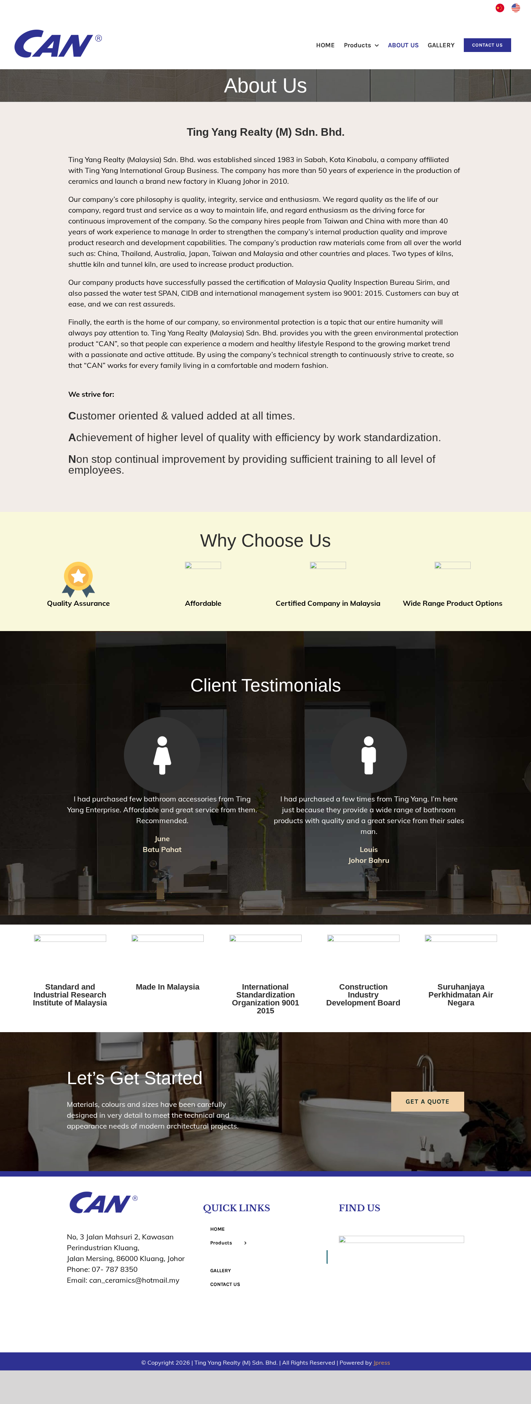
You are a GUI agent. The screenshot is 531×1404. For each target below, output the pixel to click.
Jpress (382, 1362)
